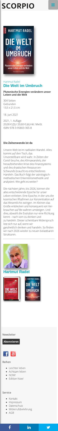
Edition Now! (16, 378)
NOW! (12, 375)
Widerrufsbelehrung (20, 409)
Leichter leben (17, 368)
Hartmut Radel (11, 81)
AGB (11, 413)
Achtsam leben (17, 371)
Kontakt (13, 398)
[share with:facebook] (9, 427)
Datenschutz (16, 405)
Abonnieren (11, 341)
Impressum (15, 402)
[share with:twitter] (48, 427)
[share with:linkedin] (29, 427)
